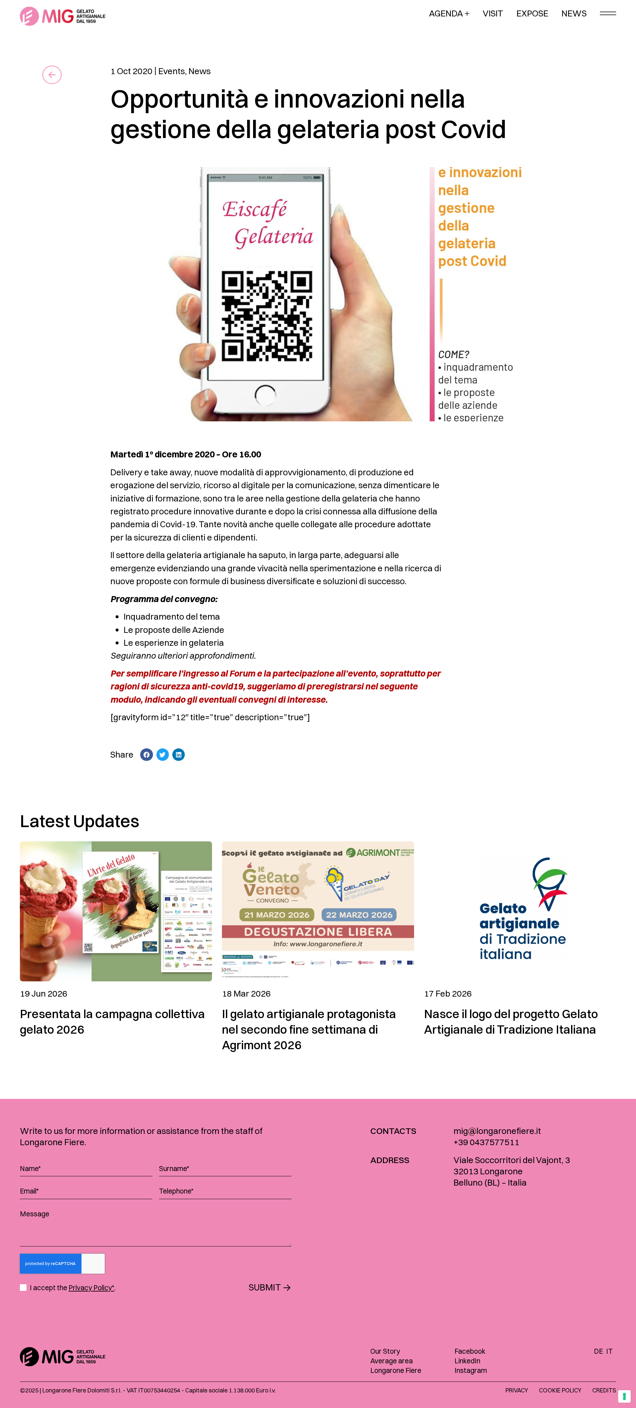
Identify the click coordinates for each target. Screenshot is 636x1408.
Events (171, 71)
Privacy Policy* (91, 1287)
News (199, 71)
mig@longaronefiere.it (497, 1130)
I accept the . (73, 1288)
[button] (146, 754)
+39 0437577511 (486, 1142)
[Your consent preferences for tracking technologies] (624, 1396)
